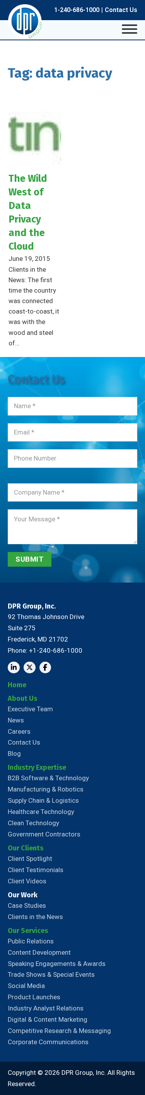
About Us (22, 698)
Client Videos (27, 881)
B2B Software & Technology (48, 778)
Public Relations (31, 941)
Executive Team (30, 709)
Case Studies (27, 905)
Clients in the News (35, 917)
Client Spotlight (30, 858)
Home (17, 685)
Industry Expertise (37, 767)
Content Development (39, 952)
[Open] (129, 29)
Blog (14, 753)
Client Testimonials (35, 870)
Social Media (26, 986)
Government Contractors (44, 834)
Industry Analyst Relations (46, 1008)
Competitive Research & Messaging (59, 1031)
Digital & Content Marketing (47, 1019)
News (16, 720)
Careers (19, 731)
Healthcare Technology (41, 812)
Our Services (28, 930)
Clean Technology (33, 823)
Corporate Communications (48, 1042)
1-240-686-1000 (76, 10)
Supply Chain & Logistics (43, 800)
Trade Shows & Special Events (51, 974)
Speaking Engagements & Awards (57, 963)
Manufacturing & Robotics (46, 789)
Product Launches (34, 997)
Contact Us (121, 10)
